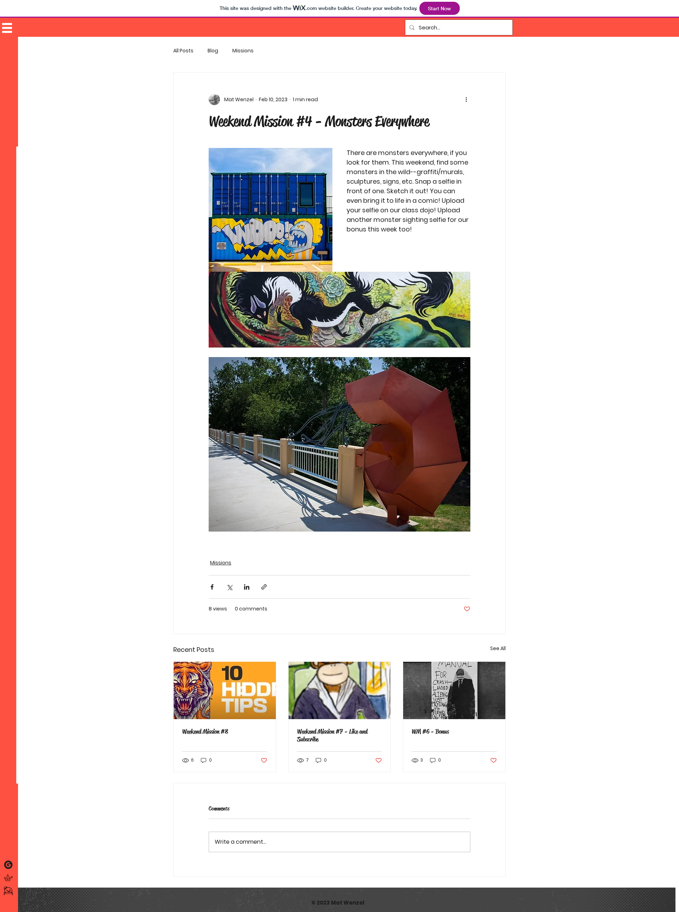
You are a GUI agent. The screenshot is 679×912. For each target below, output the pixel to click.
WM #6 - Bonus (430, 731)
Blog (213, 50)
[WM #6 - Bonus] (454, 690)
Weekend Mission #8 (205, 731)
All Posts (183, 50)
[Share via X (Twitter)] (229, 587)
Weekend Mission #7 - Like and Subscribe (332, 735)
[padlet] (8, 877)
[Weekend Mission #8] (225, 690)
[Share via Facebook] (212, 587)
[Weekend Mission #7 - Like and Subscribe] (340, 690)
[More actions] (466, 99)
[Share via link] (264, 587)
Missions (243, 50)
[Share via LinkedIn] (246, 587)
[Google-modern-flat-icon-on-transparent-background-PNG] (8, 864)
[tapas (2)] (8, 891)
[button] (7, 28)
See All (498, 648)
